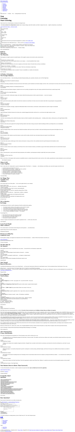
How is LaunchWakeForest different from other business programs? (11, 388)
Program (4, 3)
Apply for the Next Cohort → (5, 26)
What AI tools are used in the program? (7, 392)
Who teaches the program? (5, 384)
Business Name (4, 405)
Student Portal (5, 9)
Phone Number (4, 406)
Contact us (6, 371)
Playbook (4, 7)
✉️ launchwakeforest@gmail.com (13, 402)
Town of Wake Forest (48, 430)
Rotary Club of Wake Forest (58, 430)
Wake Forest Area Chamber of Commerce (36, 430)
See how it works (14, 26)
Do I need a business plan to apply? (6, 391)
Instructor (4, 6)
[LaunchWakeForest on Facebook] (1, 417)
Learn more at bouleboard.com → (6, 270)
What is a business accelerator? (6, 387)
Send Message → (4, 412)
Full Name (2, 403)
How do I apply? (3, 385)
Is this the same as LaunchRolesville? (7, 386)
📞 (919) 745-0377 (3, 402)
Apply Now (5, 10)
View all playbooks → (4, 239)
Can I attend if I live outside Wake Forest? (7, 393)
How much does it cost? (5, 380)
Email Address (2, 404)
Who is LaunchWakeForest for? (6, 379)
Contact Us (5, 8)
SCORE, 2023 (30, 40)
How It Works (5, 420)
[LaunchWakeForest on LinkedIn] (2, 417)
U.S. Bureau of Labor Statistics (29, 42)
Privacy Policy (20, 430)
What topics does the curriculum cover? (7, 383)
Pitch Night (5, 5)
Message (1, 411)
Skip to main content (4, 0)
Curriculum (5, 4)
